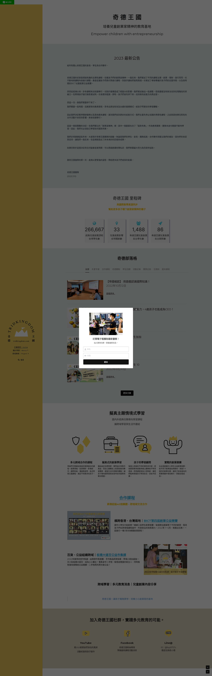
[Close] (136, 309)
